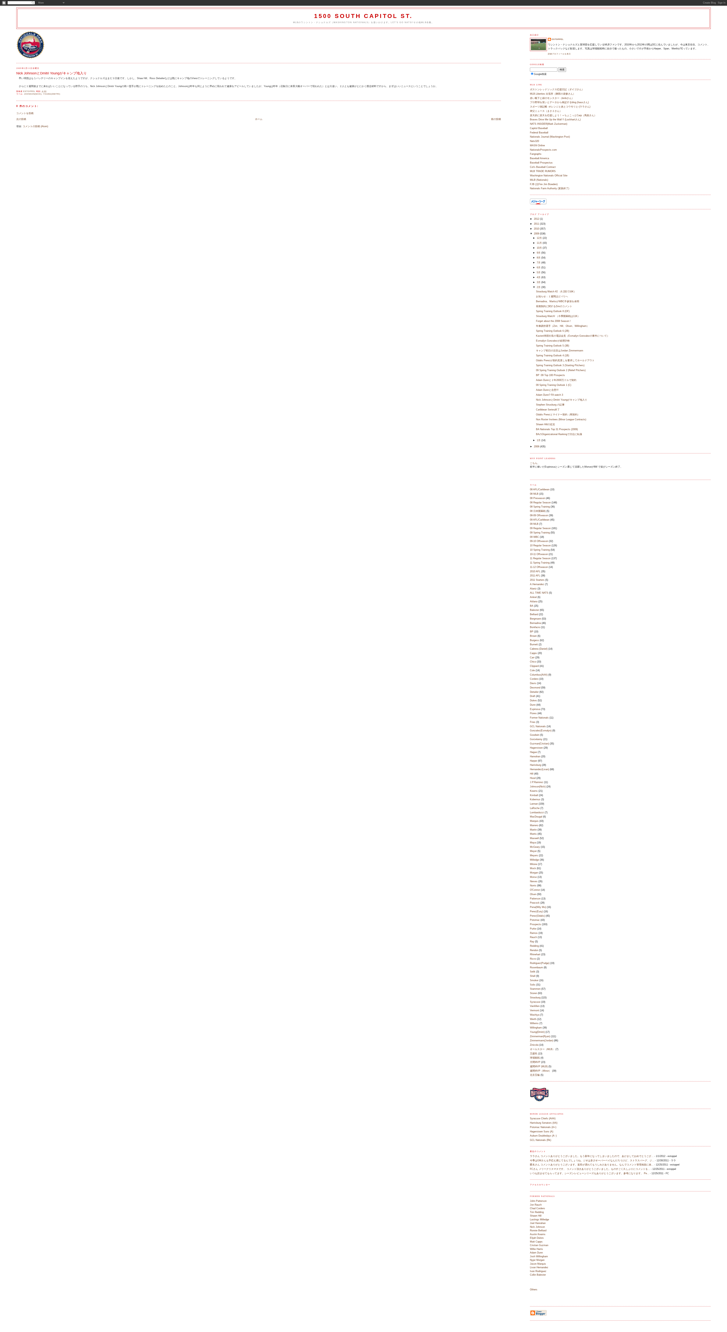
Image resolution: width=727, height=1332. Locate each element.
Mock (533, 868)
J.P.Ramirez (536, 782)
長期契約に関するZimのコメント (554, 306)
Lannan (534, 803)
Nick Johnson (537, 1226)
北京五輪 (535, 1075)
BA (531, 605)
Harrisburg (535, 765)
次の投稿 (21, 119)
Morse (533, 877)
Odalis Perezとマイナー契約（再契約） (558, 414)
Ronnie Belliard (538, 1230)
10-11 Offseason (539, 554)
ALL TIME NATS (539, 592)
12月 (540, 238)
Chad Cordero (537, 1208)
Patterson (535, 898)
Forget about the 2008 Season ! (553, 321)
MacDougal (536, 816)
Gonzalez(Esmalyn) (540, 730)
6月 (539, 267)
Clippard (534, 666)
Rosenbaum (536, 967)
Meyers (534, 855)
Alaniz (533, 588)
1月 (539, 440)
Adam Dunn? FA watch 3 (549, 394)
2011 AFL (535, 575)
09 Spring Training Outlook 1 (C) (553, 385)
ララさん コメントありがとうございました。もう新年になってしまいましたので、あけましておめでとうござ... (592, 1156)
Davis (533, 683)
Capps (533, 653)
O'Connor (535, 889)
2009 (537, 233)
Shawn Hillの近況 (545, 424)
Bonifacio (535, 627)
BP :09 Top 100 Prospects (550, 375)
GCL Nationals (538, 726)
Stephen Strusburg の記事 (550, 404)
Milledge (534, 859)
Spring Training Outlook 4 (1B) (552, 355)
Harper (533, 760)
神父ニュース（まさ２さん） (546, 111)
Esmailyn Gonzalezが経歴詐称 (553, 340)
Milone (533, 864)
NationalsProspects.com (543, 149)
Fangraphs (535, 154)
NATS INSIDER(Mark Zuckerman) (548, 123)
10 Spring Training (540, 549)
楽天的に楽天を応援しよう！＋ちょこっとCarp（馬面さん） (563, 115)
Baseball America (539, 158)
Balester (534, 610)
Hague (533, 752)
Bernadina (535, 623)
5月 (539, 272)
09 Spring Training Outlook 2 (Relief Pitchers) (561, 370)
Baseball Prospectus (541, 162)
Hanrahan (535, 756)
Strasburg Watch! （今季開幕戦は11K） (558, 316)
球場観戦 (535, 1057)
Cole (532, 670)
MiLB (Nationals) (539, 179)
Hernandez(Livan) (539, 769)
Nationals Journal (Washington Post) (550, 136)
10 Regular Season (540, 545)
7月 (539, 262)
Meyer (533, 851)
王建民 (533, 1053)
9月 (539, 252)
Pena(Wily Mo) (538, 907)
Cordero (534, 678)
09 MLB (534, 523)
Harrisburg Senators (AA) (543, 1122)
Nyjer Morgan (537, 1260)
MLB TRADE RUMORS (543, 171)
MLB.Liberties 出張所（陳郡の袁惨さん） (552, 93)
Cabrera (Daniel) (539, 648)
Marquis (534, 821)
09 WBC (534, 537)
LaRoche (535, 808)
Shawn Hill (535, 1215)
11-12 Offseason (539, 567)
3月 (539, 282)
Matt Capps (536, 1241)
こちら (533, 463)
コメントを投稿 (25, 113)
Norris (533, 885)
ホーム (258, 119)
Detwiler (534, 692)
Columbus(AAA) (539, 674)
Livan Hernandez (539, 1267)
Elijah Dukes (537, 1237)
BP (531, 631)
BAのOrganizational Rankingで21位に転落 (559, 434)
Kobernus (535, 799)
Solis (532, 984)
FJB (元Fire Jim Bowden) (544, 184)
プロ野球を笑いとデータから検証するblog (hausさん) (559, 102)
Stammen (535, 988)
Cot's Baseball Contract (543, 167)
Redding (534, 945)
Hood (533, 778)
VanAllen (535, 1006)
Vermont (534, 1010)
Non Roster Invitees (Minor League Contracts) (561, 419)
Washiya (534, 1014)
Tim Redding (537, 1212)
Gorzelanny (536, 739)
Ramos (534, 933)
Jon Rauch (536, 1204)
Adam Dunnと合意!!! (547, 389)
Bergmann (535, 618)
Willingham (536, 1027)
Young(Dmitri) (51, 94)
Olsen (533, 894)
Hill (531, 773)
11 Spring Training (540, 562)
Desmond (535, 687)
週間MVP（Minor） (540, 1070)
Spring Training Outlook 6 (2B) (552, 330)
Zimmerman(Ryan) (540, 1036)
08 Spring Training (540, 506)
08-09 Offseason (539, 515)
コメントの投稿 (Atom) (35, 126)
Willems (534, 1023)
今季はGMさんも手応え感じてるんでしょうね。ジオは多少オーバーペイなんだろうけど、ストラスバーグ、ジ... (592, 1160)
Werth (533, 1019)
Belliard (534, 614)
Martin (533, 829)
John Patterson (538, 1201)
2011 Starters (537, 579)
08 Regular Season (540, 502)
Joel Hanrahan (538, 1223)
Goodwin (534, 734)
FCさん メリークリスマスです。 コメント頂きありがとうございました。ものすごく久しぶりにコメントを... (590, 1169)
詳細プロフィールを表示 (559, 54)
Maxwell (534, 838)
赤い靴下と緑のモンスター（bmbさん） (552, 98)
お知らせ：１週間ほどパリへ (552, 296)
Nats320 (534, 141)
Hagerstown (536, 747)
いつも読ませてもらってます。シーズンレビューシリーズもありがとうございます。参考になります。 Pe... (589, 1173)
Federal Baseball (539, 132)
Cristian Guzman (539, 1245)
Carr (532, 657)
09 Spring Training (540, 532)
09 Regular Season (540, 528)
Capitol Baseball (539, 128)
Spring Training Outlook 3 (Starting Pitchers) (560, 365)
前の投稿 (496, 119)
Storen (533, 993)
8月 (539, 257)
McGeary (535, 846)
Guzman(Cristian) (539, 743)
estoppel (558, 39)
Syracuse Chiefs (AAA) (542, 1118)
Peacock (535, 902)
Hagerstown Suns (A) (541, 1131)
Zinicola (534, 1044)
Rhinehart (535, 954)
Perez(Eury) (536, 911)
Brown (533, 635)
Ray (532, 941)
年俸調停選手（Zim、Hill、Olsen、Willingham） (562, 326)
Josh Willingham (539, 1256)
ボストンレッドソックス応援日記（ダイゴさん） (557, 89)
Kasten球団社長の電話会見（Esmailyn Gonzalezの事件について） (572, 335)
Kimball (534, 795)
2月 (539, 287)
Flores (533, 713)
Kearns (534, 790)
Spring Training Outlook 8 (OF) (552, 311)
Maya (533, 842)
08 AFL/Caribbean (539, 489)
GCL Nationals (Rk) (540, 1140)
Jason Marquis (538, 1263)
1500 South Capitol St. (363, 16)
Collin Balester (538, 1274)
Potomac (535, 920)
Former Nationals (539, 717)
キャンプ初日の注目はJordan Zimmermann (559, 350)
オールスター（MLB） (542, 1049)
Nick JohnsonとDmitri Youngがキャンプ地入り (561, 399)
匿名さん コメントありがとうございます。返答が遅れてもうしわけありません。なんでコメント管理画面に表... (592, 1164)
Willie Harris (536, 1249)
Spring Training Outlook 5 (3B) (552, 345)
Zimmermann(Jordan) (541, 1040)
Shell (532, 976)
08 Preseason (537, 498)
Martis (533, 833)
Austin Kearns (537, 1234)
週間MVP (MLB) (539, 1066)
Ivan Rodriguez (538, 1271)
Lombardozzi (537, 812)
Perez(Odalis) (537, 915)
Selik (532, 971)
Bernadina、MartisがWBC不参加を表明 (557, 301)
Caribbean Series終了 (548, 409)
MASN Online (537, 145)
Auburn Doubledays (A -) (543, 1135)
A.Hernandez (537, 584)
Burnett (534, 644)
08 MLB (534, 493)
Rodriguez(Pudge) (539, 963)
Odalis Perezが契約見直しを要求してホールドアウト (565, 360)
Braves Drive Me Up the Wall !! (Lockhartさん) (555, 119)
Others (533, 1289)
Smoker (534, 980)
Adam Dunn (536, 1252)
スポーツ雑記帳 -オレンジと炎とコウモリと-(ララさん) (560, 106)
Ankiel (533, 597)
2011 (537, 223)
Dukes (533, 700)
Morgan (534, 872)
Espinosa (535, 709)
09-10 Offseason (539, 541)
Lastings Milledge (539, 1219)
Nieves (533, 881)
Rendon (534, 950)
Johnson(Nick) (32, 94)
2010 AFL (535, 571)
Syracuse (535, 1001)
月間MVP (535, 1062)
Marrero (534, 825)
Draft (532, 696)
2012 (537, 218)
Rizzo (533, 958)
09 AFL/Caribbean (539, 519)
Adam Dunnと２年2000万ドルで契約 (556, 380)
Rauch (533, 937)
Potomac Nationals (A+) (543, 1127)
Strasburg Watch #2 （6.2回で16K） (556, 291)
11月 (540, 242)
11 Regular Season (540, 558)
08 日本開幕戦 (538, 511)
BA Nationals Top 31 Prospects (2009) (557, 429)
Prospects (535, 924)
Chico (533, 661)
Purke (533, 928)
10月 (540, 247)
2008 (537, 446)
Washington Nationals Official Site (548, 175)
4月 (539, 277)
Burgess (534, 640)
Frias (532, 722)
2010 (537, 228)
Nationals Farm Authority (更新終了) (549, 188)
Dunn (533, 704)
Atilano (533, 601)
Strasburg (535, 997)
